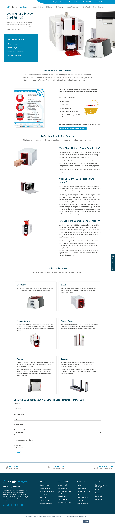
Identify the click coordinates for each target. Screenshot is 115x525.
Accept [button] (86, 521)
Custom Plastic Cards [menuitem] (88, 7)
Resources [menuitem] (101, 7)
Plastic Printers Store (83, 491)
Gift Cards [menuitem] (48, 7)
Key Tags (43, 497)
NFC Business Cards (64, 502)
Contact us (98, 499)
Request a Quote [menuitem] (100, 2)
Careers (97, 493)
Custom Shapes (45, 485)
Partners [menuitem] (62, 2)
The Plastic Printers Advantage (101, 486)
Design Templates (82, 497)
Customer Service (82, 503)
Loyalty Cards (62, 488)
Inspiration (80, 500)
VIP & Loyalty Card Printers (16, 48)
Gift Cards (43, 494)
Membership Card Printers (16, 52)
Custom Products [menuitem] (71, 7)
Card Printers (62, 499)
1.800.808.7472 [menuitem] (86, 2)
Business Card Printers (15, 56)
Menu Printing (62, 496)
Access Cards (62, 485)
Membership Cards (46, 503)
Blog (78, 494)
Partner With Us (82, 488)
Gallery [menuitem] (76, 2)
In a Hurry (80, 485)
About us (98, 490)
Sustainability (99, 496)
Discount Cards (45, 500)
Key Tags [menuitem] (59, 7)
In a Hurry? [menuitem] (53, 2)
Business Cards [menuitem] (37, 7)
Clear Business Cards (47, 491)
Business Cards (45, 488)
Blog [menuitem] (70, 2)
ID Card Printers (13, 44)
